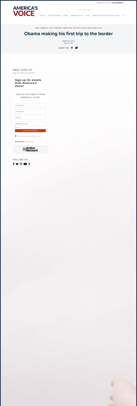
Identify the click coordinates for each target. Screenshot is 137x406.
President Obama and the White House (70, 28)
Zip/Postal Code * (21, 122)
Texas (89, 28)
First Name (19, 104)
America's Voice (111, 3)
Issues (65, 15)
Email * (18, 116)
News (88, 15)
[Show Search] (123, 15)
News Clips (97, 28)
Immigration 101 (77, 15)
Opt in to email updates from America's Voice (29, 136)
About (43, 15)
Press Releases (54, 15)
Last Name (19, 110)
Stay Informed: (85, 10)
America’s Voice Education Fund (105, 15)
